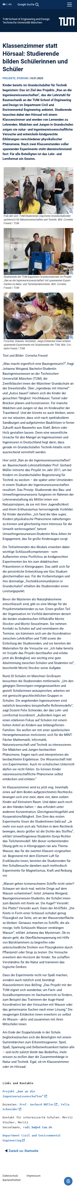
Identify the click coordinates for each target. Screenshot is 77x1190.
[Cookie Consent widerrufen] (68, 1181)
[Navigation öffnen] (69, 4)
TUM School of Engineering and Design (26, 19)
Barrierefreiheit (12, 1180)
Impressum (33, 1175)
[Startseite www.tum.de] (66, 21)
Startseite (23, 1151)
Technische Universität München (22, 22)
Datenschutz (10, 1175)
